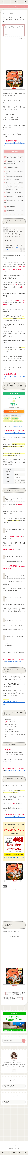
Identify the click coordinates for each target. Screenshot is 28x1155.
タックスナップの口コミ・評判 (14, 157)
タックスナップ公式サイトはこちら (15, 433)
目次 (13, 151)
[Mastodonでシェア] (11, 669)
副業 (5, 886)
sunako (14, 1060)
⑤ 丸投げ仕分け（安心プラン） (13, 186)
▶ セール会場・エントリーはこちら (14, 857)
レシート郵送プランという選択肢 (15, 196)
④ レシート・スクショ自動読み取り (14, 182)
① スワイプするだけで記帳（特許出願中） (14, 172)
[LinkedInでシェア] (14, 677)
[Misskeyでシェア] (23, 669)
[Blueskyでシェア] (17, 669)
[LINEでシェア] (23, 673)
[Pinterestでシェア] (8, 677)
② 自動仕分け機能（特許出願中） (14, 176)
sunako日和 (14, 2)
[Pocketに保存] (17, 673)
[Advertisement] (14, 54)
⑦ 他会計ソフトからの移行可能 (13, 192)
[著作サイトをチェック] (14, 1070)
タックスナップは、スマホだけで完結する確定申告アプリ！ (13, 162)
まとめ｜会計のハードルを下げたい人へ (13, 211)
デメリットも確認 (11, 206)
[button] (24, 1041)
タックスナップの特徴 (12, 167)
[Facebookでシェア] (5, 673)
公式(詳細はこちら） (17, 426)
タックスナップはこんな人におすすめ (13, 201)
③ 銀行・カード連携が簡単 (12, 179)
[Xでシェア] (5, 669)
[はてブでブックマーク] (11, 673)
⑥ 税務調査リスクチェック (12, 189)
